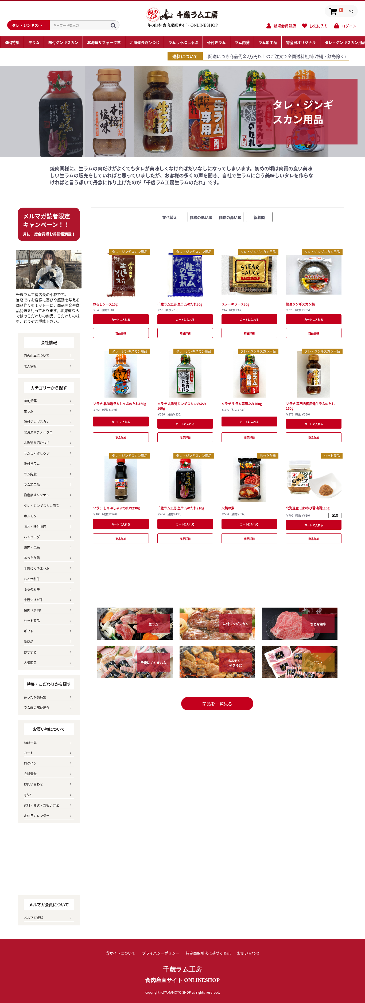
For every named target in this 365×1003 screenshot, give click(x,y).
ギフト (28, 631)
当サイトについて (120, 953)
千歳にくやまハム (36, 568)
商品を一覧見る (217, 703)
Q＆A (27, 794)
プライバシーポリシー (160, 953)
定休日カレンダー (36, 815)
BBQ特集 (30, 400)
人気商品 (30, 662)
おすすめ (30, 652)
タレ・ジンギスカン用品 (129, 251)
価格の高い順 (230, 217)
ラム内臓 (30, 474)
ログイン (30, 763)
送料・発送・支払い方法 (41, 805)
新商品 (28, 641)
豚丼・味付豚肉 (35, 526)
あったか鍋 (268, 455)
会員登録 (30, 773)
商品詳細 (120, 333)
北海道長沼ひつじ (36, 442)
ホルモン (30, 516)
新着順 (259, 217)
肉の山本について (36, 355)
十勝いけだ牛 (33, 599)
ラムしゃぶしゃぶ (36, 453)
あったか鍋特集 (35, 697)
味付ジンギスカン (36, 421)
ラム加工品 (32, 484)
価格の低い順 (201, 217)
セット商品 (332, 455)
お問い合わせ (33, 784)
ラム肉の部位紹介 (36, 707)
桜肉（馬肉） (33, 610)
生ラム (28, 411)
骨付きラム (32, 463)
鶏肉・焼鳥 (32, 547)
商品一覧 (30, 742)
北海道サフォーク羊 (38, 432)
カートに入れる (120, 320)
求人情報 (30, 366)
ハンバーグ (32, 537)
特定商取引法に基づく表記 (208, 953)
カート (28, 752)
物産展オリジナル (36, 495)
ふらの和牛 (32, 589)
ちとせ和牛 (32, 579)
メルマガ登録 (33, 917)
